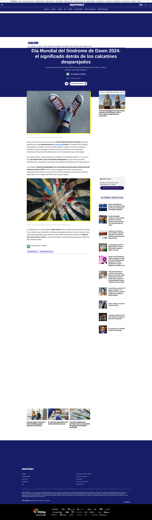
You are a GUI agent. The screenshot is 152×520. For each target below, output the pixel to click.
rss (23, 484)
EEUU (139, 1)
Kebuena (105, 512)
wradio (73, 512)
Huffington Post (58, 512)
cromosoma (58, 144)
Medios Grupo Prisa (40, 515)
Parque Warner (117, 1)
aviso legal (79, 479)
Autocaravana (126, 1)
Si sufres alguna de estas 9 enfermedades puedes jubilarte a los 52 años (36, 424)
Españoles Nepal (39, 1)
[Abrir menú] (2, 5)
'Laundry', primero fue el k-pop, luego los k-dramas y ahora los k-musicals (116, 316)
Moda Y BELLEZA (83, 46)
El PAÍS (56, 509)
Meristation (103, 515)
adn (101, 509)
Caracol (107, 509)
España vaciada (68, 1)
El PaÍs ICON (79, 515)
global (53, 9)
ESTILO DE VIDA (65, 46)
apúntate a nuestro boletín (112, 188)
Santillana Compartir (81, 509)
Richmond (54, 515)
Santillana (72, 509)
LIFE (65, 9)
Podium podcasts (72, 515)
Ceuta (19, 1)
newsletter (25, 481)
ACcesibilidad (80, 484)
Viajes (44, 46)
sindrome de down (46, 251)
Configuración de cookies (83, 474)
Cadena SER (89, 509)
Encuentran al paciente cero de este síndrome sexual (58, 423)
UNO (68, 512)
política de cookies (81, 476)
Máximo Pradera (91, 1)
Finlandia (133, 1)
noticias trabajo (90, 9)
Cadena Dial (86, 512)
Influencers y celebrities (54, 46)
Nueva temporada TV (79, 1)
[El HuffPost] (77, 5)
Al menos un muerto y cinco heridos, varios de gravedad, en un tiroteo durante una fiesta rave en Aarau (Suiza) (116, 234)
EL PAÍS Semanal (93, 512)
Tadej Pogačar (100, 1)
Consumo (39, 46)
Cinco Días (80, 512)
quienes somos (26, 476)
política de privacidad (82, 481)
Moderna (63, 515)
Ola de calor (109, 1)
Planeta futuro (99, 512)
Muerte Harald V (50, 1)
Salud (33, 43)
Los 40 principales (64, 509)
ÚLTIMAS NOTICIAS (102, 9)
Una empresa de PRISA (40, 510)
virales (59, 9)
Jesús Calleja (59, 1)
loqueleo (95, 515)
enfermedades (32, 251)
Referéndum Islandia (28, 1)
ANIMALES (33, 46)
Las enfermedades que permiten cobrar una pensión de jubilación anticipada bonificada (80, 424)
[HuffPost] (28, 468)
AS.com (95, 509)
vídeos (70, 9)
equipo (24, 474)
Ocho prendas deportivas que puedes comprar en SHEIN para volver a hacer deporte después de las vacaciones (112, 113)
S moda (87, 515)
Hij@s (71, 46)
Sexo (89, 46)
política (46, 9)
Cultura (76, 46)
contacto (25, 479)
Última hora (141, 5)
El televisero (78, 9)
